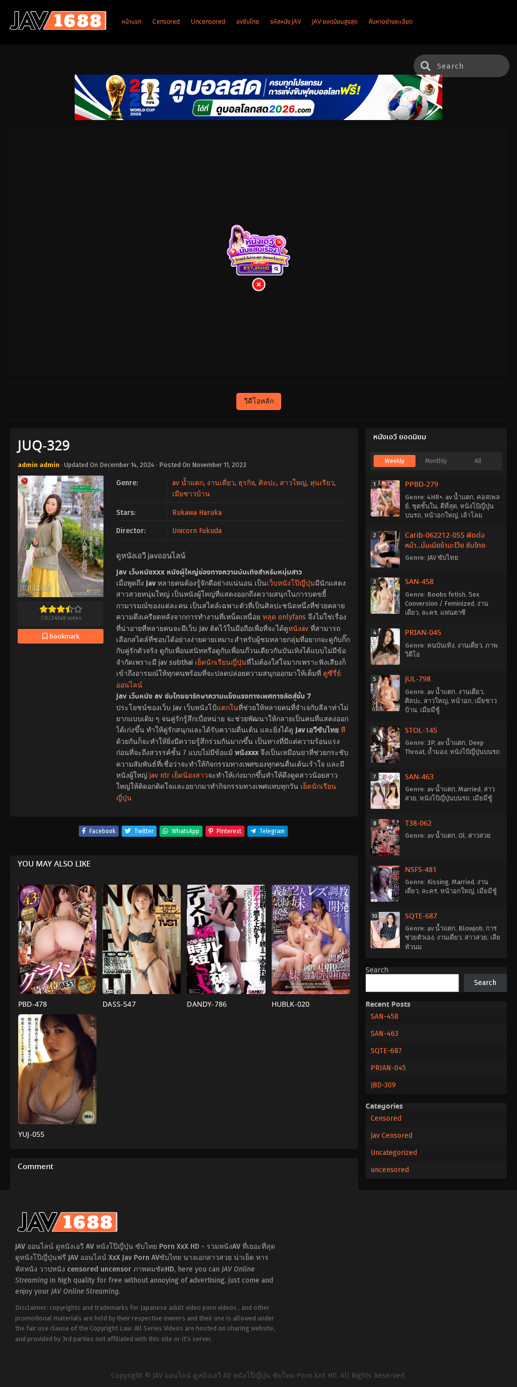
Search (377, 970)
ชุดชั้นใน (424, 506)
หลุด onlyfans (284, 617)
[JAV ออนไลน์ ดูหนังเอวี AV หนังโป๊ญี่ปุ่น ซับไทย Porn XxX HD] (58, 28)
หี (343, 730)
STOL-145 (421, 731)
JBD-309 (383, 1085)
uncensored (390, 1170)
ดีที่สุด (448, 506)
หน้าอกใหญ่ (441, 515)
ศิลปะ (267, 483)
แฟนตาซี (453, 612)
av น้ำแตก (187, 483)
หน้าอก (461, 701)
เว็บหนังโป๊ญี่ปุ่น (291, 583)
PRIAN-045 (423, 633)
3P (430, 742)
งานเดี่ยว (221, 483)
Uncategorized (394, 1152)
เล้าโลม (472, 515)
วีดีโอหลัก (259, 401)
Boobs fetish (446, 594)
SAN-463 (419, 777)
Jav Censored (391, 1135)
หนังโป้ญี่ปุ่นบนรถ (475, 752)
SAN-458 (419, 582)
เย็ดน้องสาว (190, 775)
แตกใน (227, 708)
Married (469, 789)
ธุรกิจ (246, 483)
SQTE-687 (421, 916)
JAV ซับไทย (442, 557)
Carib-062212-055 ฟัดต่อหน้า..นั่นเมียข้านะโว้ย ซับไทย (445, 541)
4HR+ (434, 497)
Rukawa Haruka (197, 512)
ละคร (429, 612)
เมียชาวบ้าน (191, 494)
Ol (461, 835)
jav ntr (159, 775)
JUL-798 (418, 679)
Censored (386, 1118)
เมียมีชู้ (430, 710)
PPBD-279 (421, 485)
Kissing (438, 882)
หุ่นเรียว (322, 483)
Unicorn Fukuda (197, 531)
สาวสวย (479, 835)
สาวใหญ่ (293, 483)
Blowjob (470, 928)
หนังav (298, 628)
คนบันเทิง (440, 645)
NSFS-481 (421, 870)
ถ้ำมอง (437, 752)
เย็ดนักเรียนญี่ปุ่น (220, 662)
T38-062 (418, 824)
